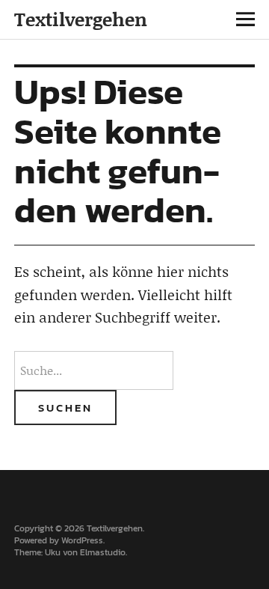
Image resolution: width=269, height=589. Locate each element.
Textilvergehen (80, 19)
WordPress (82, 540)
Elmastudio (103, 552)
